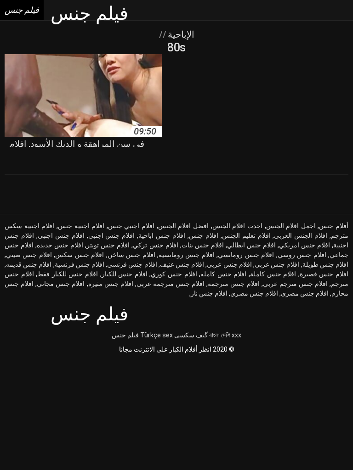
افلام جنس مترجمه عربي (171, 283)
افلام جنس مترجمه (233, 283)
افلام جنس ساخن (131, 254)
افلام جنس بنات (203, 245)
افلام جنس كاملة (273, 274)
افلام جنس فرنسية (79, 264)
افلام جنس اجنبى (111, 235)
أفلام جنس (333, 225)
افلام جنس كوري (174, 274)
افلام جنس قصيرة (324, 274)
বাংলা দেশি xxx (225, 335)
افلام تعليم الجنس (246, 235)
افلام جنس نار (209, 293)
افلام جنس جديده (60, 245)
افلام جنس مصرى (305, 293)
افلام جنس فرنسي (132, 264)
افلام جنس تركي (155, 245)
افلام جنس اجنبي (61, 235)
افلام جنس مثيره (110, 283)
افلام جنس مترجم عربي (295, 283)
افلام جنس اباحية (161, 235)
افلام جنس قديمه (28, 264)
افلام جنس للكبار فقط (67, 274)
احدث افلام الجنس (237, 225)
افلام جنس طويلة (325, 264)
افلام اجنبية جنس (81, 225)
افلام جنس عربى (277, 264)
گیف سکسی (191, 335)
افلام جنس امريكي (304, 245)
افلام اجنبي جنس (131, 225)
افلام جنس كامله (223, 274)
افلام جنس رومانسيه (187, 254)
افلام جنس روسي (302, 254)
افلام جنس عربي (229, 264)
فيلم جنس (125, 335)
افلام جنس (203, 235)
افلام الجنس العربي (300, 235)
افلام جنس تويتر (108, 245)
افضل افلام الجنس (183, 225)
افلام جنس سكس (79, 254)
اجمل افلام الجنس (291, 225)
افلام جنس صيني (29, 254)
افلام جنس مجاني (61, 283)
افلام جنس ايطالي (251, 245)
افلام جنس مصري (254, 293)
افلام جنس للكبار (125, 274)
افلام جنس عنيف (182, 264)
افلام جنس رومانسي (246, 254)
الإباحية (179, 34)
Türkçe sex (156, 335)
